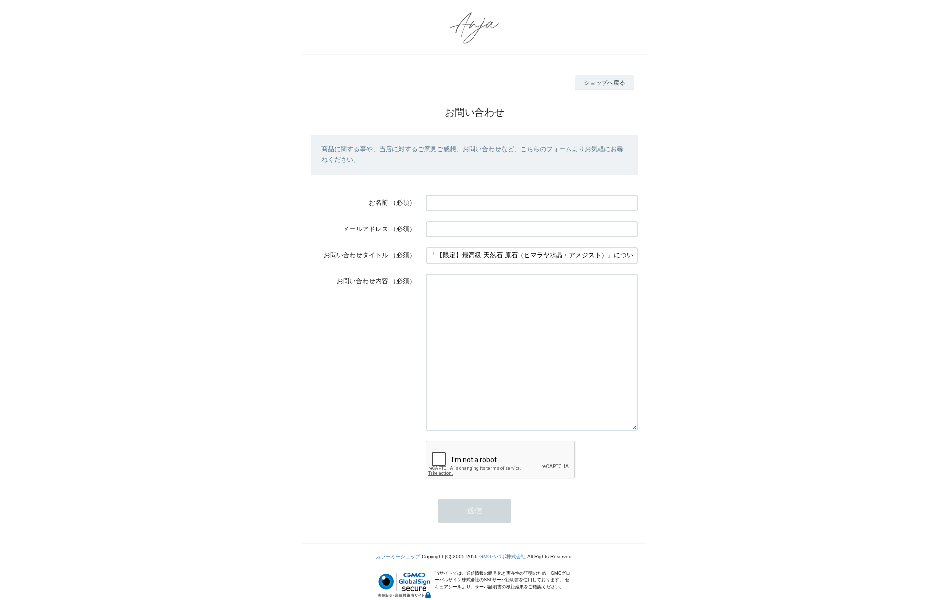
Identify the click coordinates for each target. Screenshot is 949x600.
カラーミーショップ (398, 556)
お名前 (378, 202)
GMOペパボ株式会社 (502, 556)
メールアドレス (365, 228)
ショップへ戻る (604, 82)
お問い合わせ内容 (362, 281)
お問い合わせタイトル (356, 255)
